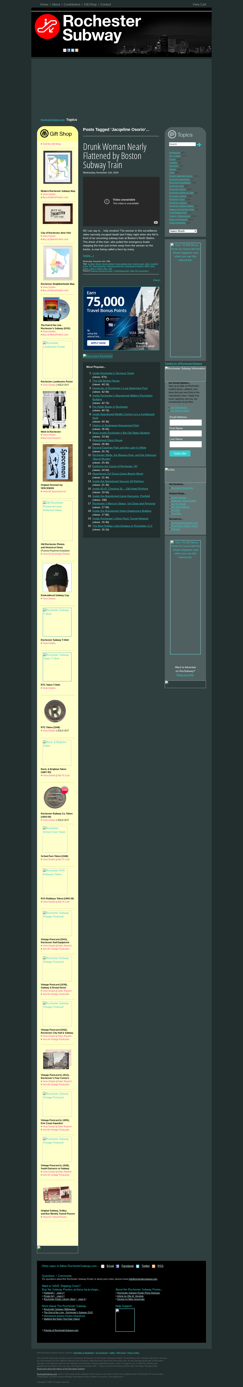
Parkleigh (49, 1293)
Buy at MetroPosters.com (55, 197)
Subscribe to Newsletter (83, 1353)
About (56, 4)
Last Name (176, 439)
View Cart (199, 4)
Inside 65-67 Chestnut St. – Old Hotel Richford (120, 488)
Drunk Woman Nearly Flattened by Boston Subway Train (114, 155)
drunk (147, 264)
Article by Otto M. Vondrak (130, 1296)
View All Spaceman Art (54, 491)
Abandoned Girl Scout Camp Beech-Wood (117, 473)
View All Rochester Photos (56, 554)
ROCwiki (175, 529)
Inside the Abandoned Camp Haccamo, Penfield (121, 496)
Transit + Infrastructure (179, 216)
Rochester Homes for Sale (181, 192)
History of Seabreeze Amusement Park (115, 425)
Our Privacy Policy (179, 410)
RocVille (175, 510)
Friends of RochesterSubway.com (61, 1330)
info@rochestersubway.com (143, 1279)
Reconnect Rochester (182, 488)
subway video (102, 269)
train (110, 269)
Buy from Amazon (52, 438)
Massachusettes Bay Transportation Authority (125, 266)
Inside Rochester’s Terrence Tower (113, 373)
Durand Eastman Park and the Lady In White (119, 447)
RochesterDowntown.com (184, 523)
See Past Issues (178, 407)
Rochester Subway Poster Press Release (138, 1293)
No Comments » (142, 271)
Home (44, 4)
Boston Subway (108, 264)
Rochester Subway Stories (181, 206)
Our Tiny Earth (178, 504)
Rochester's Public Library (184, 526)
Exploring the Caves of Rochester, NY (115, 466)
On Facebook (102, 1353)
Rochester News (177, 199)
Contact (105, 4)
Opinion (172, 169)
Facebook (128, 1266)
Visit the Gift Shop (52, 144)
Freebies (173, 162)
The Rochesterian (180, 507)
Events (172, 159)
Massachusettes (99, 266)
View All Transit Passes (55, 1217)
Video (132, 271)
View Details (49, 194)
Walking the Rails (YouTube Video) (62, 1319)
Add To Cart (63, 775)
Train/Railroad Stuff (121, 271)
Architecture (174, 152)
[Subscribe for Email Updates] (103, 1267)
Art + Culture (175, 156)
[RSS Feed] (154, 1267)
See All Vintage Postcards (56, 949)
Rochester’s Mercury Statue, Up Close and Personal (123, 503)
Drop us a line (185, 674)
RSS (160, 1266)
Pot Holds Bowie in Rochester (110, 406)
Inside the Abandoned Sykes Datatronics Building (121, 510)
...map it (59, 1293)
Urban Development (178, 219)
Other (171, 172)
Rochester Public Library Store (59, 1299)
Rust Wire (176, 513)
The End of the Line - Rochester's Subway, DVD (68, 1312)
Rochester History (177, 189)
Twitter (146, 1266)
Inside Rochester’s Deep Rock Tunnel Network (120, 518)
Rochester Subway (178, 203)
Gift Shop (90, 4)
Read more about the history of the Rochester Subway (61, 1369)
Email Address (179, 417)
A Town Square (178, 497)
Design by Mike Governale (131, 1299)
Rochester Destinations (180, 182)
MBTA (146, 266)
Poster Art (49, 1296)
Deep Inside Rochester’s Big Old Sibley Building (121, 432)
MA (90, 266)
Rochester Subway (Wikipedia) (60, 1309)
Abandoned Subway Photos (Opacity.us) (64, 1315)
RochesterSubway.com (53, 120)
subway (92, 269)
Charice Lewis (138, 264)
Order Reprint (64, 945)
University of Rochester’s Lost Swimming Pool (120, 388)
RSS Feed (121, 1353)
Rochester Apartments (179, 179)
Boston (98, 264)
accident (91, 264)
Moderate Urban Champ (183, 500)
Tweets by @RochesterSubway (183, 363)
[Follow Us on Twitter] (138, 1267)
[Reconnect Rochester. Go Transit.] (125, 1330)
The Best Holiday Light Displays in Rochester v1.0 (122, 525)
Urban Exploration (177, 223)
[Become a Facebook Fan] (118, 1267)
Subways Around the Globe (101, 271)
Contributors (72, 4)
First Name (176, 428)
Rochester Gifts (176, 186)
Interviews (174, 166)
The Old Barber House (106, 380)
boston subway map (124, 264)
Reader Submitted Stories (181, 176)
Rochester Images (177, 196)
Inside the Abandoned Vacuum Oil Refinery (118, 481)
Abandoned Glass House (107, 440)
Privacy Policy (133, 1353)
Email (110, 1266)
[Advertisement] (121, 87)
